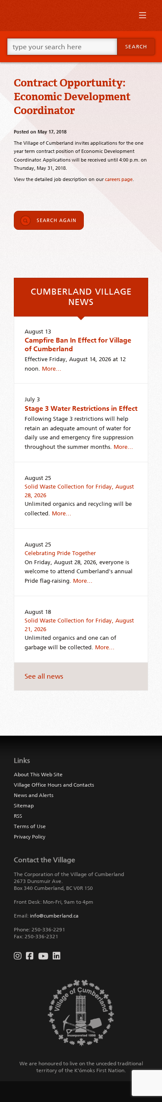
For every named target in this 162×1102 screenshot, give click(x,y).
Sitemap (24, 806)
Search (136, 47)
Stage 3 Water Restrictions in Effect (81, 408)
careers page (119, 179)
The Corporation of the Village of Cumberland (69, 874)
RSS (18, 816)
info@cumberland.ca (54, 916)
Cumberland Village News (81, 296)
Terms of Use (30, 826)
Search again (56, 220)
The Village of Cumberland (81, 15)
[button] (142, 17)
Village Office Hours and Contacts (54, 785)
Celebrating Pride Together (60, 553)
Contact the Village (44, 860)
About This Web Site (38, 775)
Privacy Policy (29, 837)
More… (51, 368)
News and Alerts (34, 795)
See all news (44, 676)
